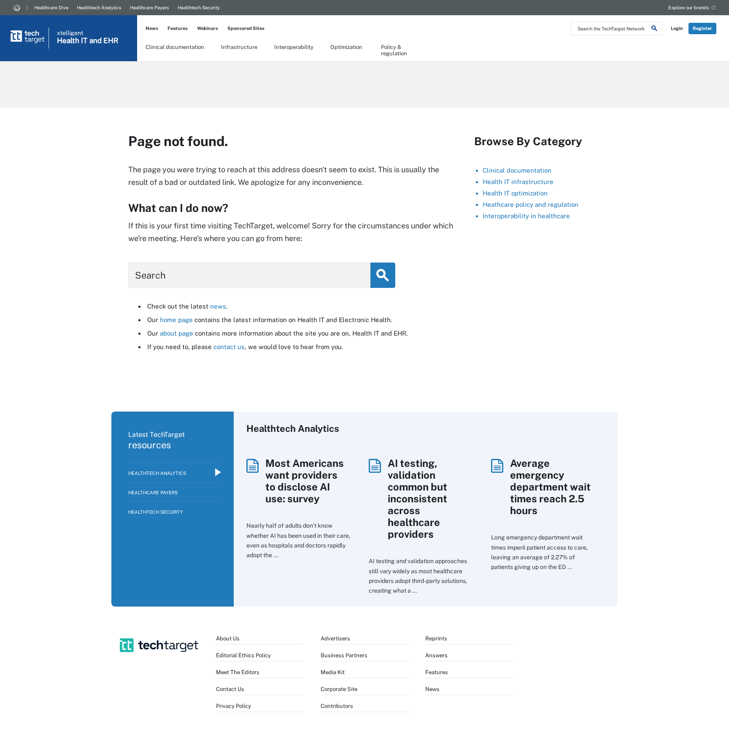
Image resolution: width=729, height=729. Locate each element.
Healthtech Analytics (99, 7)
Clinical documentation (175, 47)
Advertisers (335, 638)
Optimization (346, 47)
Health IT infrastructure (518, 181)
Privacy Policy (233, 706)
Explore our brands (688, 7)
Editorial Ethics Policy (243, 655)
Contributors (337, 706)
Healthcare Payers (149, 7)
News (152, 28)
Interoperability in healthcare (526, 216)
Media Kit (333, 672)
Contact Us (230, 689)
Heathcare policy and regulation (530, 204)
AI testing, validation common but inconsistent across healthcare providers (417, 498)
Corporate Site (339, 689)
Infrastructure (239, 47)
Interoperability (293, 47)
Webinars (207, 28)
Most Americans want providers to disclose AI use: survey (304, 480)
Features (177, 28)
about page (176, 333)
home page (176, 319)
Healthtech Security (199, 7)
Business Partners (344, 655)
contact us (229, 346)
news (218, 306)
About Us (228, 638)
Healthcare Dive (51, 7)
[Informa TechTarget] (17, 7)
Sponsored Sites (246, 28)
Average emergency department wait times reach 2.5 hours (550, 486)
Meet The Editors (237, 672)
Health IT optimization (515, 193)
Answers (436, 655)
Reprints (436, 638)
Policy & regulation (394, 50)
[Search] (654, 29)
